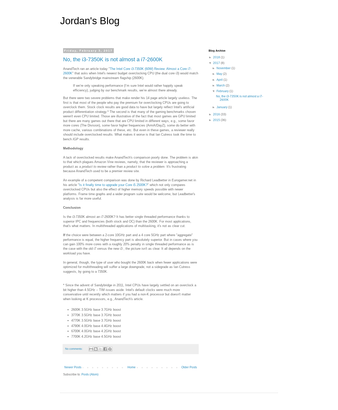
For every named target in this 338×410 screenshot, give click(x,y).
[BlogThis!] (95, 349)
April (220, 80)
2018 (217, 57)
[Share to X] (100, 349)
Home (131, 367)
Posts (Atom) (89, 374)
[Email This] (91, 349)
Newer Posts (72, 367)
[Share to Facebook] (105, 349)
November (224, 68)
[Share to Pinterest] (109, 349)
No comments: (74, 348)
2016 (217, 114)
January (222, 107)
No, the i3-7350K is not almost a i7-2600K (113, 59)
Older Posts (189, 367)
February (223, 91)
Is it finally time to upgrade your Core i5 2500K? (113, 185)
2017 (217, 63)
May (220, 74)
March (221, 85)
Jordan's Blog (90, 20)
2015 (217, 120)
